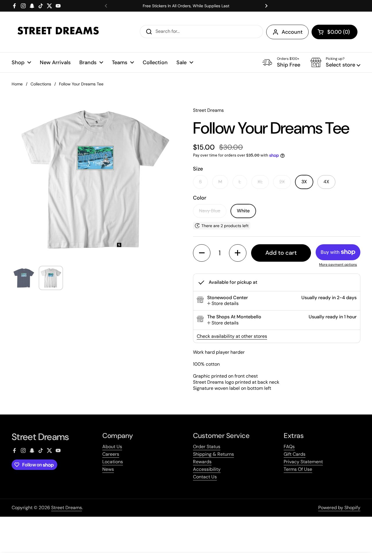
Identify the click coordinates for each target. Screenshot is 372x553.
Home (17, 84)
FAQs (289, 447)
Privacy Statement (303, 462)
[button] (334, 32)
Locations (112, 462)
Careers (110, 454)
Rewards (202, 462)
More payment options (338, 265)
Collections (41, 84)
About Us (112, 447)
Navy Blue (209, 211)
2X (282, 182)
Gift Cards (294, 454)
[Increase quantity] (237, 253)
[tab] (223, 304)
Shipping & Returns (213, 454)
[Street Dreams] (58, 31)
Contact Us (205, 477)
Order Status (206, 447)
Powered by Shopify (339, 507)
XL (260, 182)
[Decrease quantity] (201, 253)
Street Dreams (66, 507)
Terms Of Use (298, 469)
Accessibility (207, 469)
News (108, 469)
